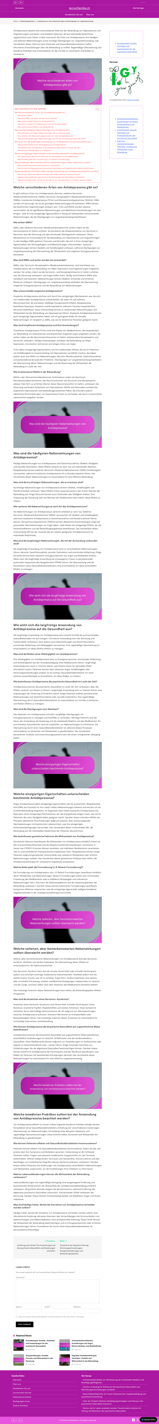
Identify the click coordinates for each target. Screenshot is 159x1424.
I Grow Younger (132, 100)
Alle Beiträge (138, 8)
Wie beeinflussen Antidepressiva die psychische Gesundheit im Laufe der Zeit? (49, 148)
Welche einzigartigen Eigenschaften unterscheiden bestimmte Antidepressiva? (50, 153)
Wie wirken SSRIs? (25, 115)
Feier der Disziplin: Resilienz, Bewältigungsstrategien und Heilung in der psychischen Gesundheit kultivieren (112, 1402)
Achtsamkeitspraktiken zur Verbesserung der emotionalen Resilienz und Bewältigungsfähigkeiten (112, 1381)
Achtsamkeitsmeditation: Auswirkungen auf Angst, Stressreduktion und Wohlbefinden (86, 1343)
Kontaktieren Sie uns (74, 14)
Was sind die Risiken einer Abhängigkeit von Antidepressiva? (42, 145)
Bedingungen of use (21, 1401)
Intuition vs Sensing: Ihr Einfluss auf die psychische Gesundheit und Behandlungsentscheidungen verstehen (110, 1388)
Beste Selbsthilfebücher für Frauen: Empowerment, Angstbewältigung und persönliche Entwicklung (113, 1395)
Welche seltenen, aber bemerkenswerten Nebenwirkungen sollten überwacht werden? (53, 162)
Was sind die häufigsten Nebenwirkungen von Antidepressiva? (42, 130)
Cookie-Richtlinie (20, 1405)
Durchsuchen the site (22, 1392)
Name (19, 1307)
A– (21, 2)
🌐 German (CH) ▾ (148, 1420)
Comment (21, 1277)
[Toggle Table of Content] (96, 109)
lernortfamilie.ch (79, 8)
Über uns (90, 14)
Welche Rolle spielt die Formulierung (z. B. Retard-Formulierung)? (44, 159)
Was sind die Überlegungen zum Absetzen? (35, 150)
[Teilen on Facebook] (133, 1420)
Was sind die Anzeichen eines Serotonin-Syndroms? (39, 165)
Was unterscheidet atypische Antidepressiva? (36, 121)
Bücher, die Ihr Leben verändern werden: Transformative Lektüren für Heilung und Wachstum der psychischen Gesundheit (111, 1409)
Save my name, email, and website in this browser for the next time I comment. (52, 1317)
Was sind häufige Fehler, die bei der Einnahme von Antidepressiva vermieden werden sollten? (55, 180)
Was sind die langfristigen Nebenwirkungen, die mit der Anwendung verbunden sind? (52, 139)
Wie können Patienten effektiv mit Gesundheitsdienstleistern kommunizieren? (49, 174)
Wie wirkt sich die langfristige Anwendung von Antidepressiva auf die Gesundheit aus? (53, 142)
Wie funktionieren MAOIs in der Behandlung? (36, 127)
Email (48, 1307)
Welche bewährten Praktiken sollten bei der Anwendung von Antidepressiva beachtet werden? (57, 171)
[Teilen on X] (138, 1420)
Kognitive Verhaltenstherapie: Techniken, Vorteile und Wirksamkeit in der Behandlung (85, 1358)
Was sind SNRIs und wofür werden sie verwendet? (38, 118)
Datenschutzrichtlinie (22, 1397)
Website (77, 1307)
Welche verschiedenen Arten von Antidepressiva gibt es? (40, 112)
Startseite (19, 8)
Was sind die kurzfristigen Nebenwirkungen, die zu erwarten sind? (44, 133)
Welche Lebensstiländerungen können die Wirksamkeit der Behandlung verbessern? (51, 177)
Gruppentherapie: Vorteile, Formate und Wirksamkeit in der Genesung (39, 1358)
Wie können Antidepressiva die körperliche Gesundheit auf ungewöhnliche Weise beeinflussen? (56, 168)
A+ (15, 2)
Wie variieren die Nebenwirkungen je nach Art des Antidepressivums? (46, 136)
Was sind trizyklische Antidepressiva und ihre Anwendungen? (42, 124)
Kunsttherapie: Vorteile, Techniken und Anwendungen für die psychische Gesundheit (40, 1343)
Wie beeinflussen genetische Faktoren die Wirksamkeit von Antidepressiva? (48, 156)
